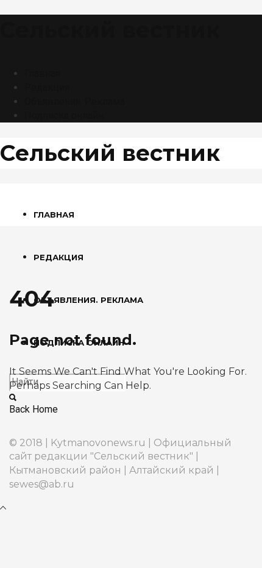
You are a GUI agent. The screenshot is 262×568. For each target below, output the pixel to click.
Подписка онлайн (64, 115)
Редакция (46, 87)
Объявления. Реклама (74, 101)
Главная (42, 73)
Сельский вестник (110, 29)
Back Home (33, 409)
